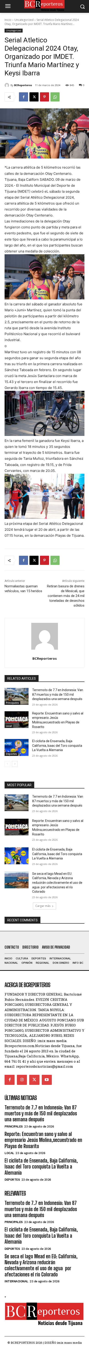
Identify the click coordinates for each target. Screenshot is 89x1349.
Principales (12, 702)
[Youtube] (47, 1080)
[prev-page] (7, 764)
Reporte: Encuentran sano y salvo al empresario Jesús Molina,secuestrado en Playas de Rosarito (43, 1140)
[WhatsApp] (55, 96)
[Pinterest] (44, 96)
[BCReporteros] (7, 85)
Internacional (16, 1281)
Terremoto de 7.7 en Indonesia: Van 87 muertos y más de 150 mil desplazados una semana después (57, 694)
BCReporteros (23, 85)
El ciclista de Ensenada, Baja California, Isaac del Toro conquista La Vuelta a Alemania (57, 745)
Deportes (11, 753)
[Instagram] (22, 1080)
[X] (34, 96)
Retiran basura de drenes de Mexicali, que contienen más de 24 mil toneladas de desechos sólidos (65, 595)
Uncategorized (24, 20)
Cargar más (42, 906)
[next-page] (15, 764)
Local (9, 726)
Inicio (8, 20)
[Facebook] (23, 96)
